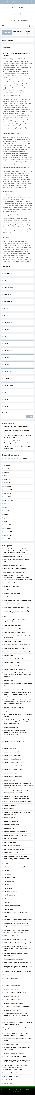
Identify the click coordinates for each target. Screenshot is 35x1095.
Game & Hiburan (8, 590)
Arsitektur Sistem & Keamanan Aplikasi (14, 568)
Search (4, 413)
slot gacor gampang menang (11, 905)
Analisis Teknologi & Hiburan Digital (13, 565)
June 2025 (6, 511)
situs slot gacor (7, 301)
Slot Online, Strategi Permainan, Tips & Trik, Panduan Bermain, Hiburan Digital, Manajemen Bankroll (16, 948)
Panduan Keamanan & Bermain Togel (13, 766)
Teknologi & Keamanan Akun (11, 989)
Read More (5, 266)
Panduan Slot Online (9, 817)
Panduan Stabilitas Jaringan (11, 821)
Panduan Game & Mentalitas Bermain (13, 762)
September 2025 (8, 500)
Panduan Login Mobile (9, 780)
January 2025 (7, 528)
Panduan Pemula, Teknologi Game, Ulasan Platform (18, 802)
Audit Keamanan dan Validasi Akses (13, 572)
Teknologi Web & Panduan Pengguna (13, 1053)
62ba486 (6, 59)
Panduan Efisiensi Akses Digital (12, 755)
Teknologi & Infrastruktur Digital (12, 985)
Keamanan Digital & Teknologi (11, 662)
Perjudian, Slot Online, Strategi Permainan (15, 835)
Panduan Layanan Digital (10, 773)
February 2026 (7, 483)
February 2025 (7, 525)
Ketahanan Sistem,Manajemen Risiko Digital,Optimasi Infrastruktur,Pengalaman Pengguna (15, 709)
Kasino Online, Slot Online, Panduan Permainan (16, 645)
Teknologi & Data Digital (10, 982)
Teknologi (6, 975)
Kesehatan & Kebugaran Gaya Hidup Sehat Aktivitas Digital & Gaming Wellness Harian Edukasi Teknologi (18, 694)
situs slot (6, 329)
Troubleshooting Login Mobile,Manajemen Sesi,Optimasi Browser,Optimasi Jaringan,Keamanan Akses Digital (15, 1067)
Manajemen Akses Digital (10, 727)
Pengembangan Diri (8, 828)
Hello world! (24, 458)
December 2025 (7, 490)
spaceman (6, 378)
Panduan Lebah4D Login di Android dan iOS (16, 426)
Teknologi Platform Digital (10, 1044)
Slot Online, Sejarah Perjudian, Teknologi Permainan (18, 943)
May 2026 (6, 472)
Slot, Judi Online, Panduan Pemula (13, 959)
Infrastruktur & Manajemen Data (12, 629)
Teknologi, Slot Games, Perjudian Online (14, 1056)
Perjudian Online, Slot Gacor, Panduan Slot (15, 831)
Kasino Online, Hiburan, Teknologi (13, 641)
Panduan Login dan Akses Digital (12, 776)
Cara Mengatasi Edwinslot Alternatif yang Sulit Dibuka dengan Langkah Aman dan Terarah (16, 2)
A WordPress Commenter (10, 458)
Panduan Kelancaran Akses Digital (13, 769)
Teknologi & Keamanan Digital (11, 996)
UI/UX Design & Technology (11, 1076)
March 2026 (6, 479)
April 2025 (6, 518)
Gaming (5, 616)
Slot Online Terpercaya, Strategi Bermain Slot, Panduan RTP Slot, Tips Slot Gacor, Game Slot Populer (16, 925)
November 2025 (7, 493)
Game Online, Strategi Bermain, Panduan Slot (16, 607)
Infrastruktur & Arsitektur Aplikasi (12, 625)
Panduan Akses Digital (9, 748)
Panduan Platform (8, 808)
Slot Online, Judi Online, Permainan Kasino (15, 936)
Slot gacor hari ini (8, 294)
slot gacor (6, 281)
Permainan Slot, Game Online (11, 845)
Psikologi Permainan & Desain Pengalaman (15, 867)
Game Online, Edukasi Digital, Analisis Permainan (17, 600)
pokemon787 (7, 863)
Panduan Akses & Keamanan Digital (13, 741)
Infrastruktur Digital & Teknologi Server (14, 632)
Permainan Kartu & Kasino (10, 838)
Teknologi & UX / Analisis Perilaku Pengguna (16, 1006)
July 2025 (6, 507)
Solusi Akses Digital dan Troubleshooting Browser (17, 962)
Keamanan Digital (8, 655)
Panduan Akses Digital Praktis (12, 752)
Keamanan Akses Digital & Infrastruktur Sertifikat (17, 652)
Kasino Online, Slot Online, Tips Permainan (15, 648)
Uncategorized (7, 1080)
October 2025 (7, 497)
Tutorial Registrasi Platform (11, 1073)
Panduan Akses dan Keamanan (12, 745)
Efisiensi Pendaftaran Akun (11, 586)
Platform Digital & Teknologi (11, 852)
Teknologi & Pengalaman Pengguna (13, 1003)
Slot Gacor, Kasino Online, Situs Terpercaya (15, 912)
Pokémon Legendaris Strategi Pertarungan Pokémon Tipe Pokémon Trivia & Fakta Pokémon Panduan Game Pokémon (17, 858)
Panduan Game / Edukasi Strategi (12, 759)
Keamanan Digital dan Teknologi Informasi (15, 669)
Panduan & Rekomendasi (10, 738)
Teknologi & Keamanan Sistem (12, 999)
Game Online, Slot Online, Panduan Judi (14, 604)
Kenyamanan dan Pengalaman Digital (13, 689)
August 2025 (7, 504)
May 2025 (6, 514)
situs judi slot (7, 874)
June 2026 (6, 468)
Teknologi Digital (8, 1019)
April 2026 (6, 475)
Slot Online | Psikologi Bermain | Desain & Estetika (17, 919)
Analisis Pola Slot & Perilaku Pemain (13, 556)
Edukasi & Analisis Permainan (11, 583)
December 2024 (7, 532)
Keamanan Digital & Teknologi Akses (13, 666)
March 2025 (6, 521)
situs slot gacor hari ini (10, 891)
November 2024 (7, 535)
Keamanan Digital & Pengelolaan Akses (14, 659)
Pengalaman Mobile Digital (11, 824)
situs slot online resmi (9, 895)
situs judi (6, 870)
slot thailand (7, 371)
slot (4, 336)
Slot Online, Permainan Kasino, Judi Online (15, 939)
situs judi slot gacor (9, 877)
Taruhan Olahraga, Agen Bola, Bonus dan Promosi (17, 971)
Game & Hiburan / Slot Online (11, 593)
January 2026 (7, 486)
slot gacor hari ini (8, 288)
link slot (5, 308)
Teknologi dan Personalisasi (11, 1010)
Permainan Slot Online (9, 842)
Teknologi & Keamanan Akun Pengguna (14, 992)
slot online (6, 916)
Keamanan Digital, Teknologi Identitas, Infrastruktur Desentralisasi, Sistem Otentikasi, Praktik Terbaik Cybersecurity (17, 674)
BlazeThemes (18, 1091)
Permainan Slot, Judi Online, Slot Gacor (14, 849)
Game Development (9, 597)
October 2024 (7, 539)
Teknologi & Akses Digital (10, 978)
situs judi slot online (9, 881)
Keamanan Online (8, 680)
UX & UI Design (7, 1083)
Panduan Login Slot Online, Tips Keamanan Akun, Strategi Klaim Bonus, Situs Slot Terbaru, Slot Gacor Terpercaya (18, 785)
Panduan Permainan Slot (10, 805)
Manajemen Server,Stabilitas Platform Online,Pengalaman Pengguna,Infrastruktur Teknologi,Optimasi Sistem (15, 732)
